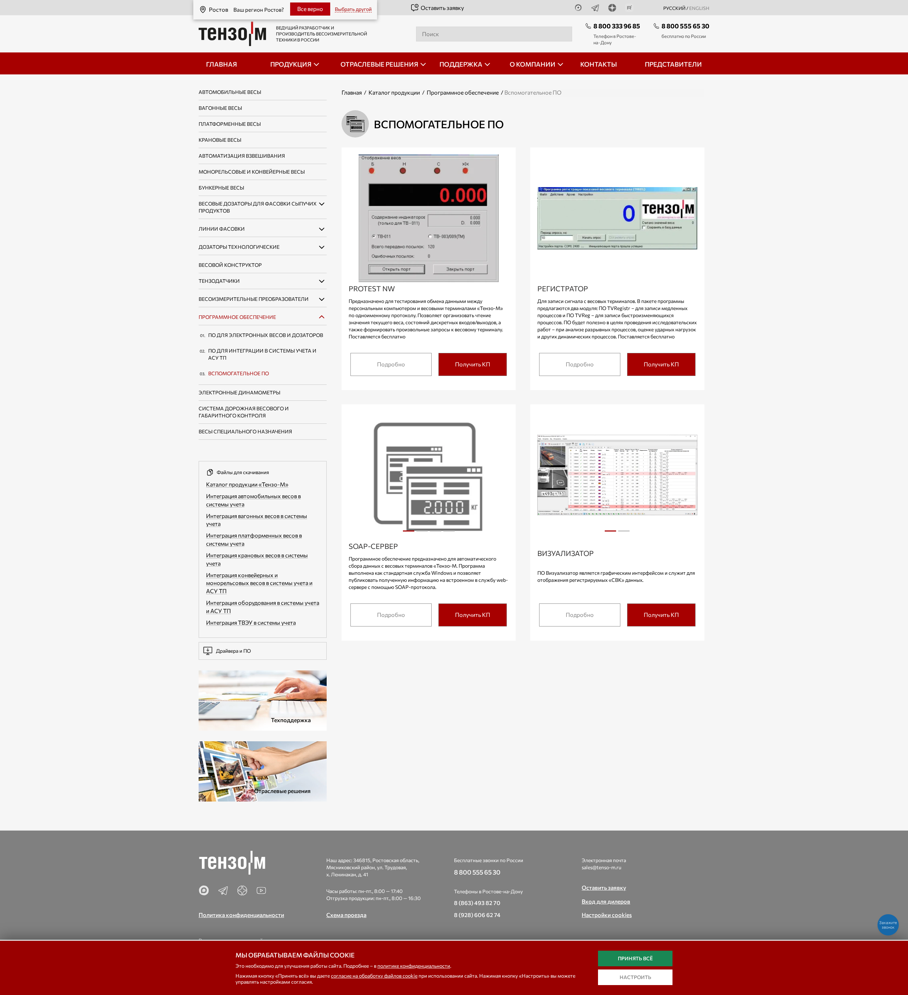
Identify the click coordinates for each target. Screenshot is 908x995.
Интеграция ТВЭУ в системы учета (251, 622)
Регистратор (562, 288)
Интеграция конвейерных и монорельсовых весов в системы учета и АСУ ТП (259, 583)
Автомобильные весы (230, 92)
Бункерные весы (221, 188)
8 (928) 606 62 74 (477, 914)
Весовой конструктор (230, 265)
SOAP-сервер (373, 546)
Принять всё (635, 958)
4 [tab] (449, 533)
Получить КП (472, 364)
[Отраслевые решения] (263, 770)
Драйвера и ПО (233, 651)
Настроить (635, 977)
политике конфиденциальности (413, 966)
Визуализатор (565, 553)
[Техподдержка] (263, 699)
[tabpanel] (429, 476)
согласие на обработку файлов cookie (374, 976)
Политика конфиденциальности (241, 914)
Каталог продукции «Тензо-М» (247, 484)
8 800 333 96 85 (616, 26)
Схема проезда (346, 914)
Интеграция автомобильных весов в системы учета (253, 500)
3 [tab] (435, 533)
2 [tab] (422, 533)
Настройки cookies (607, 914)
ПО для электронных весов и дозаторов (265, 335)
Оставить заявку (442, 7)
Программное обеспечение (237, 317)
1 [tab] (408, 533)
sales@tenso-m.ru (601, 867)
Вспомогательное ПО (238, 373)
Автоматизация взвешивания (242, 156)
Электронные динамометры (239, 392)
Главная (352, 92)
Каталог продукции (394, 92)
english (699, 8)
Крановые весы (220, 140)
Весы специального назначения (245, 431)
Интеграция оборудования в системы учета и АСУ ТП (262, 606)
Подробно (391, 364)
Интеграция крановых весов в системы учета (257, 559)
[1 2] (617, 476)
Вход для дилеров (606, 901)
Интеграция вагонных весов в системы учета (256, 519)
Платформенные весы (230, 124)
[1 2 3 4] (429, 476)
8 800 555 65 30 (685, 26)
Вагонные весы (220, 108)
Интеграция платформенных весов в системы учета (254, 539)
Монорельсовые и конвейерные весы (252, 172)
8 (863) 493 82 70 (477, 902)
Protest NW (372, 288)
